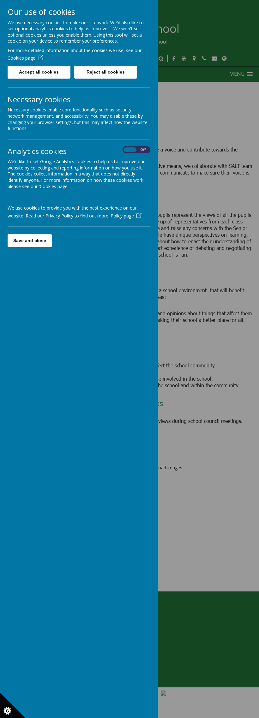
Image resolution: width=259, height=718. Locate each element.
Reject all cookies (106, 71)
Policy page (122, 216)
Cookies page (21, 58)
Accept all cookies (39, 71)
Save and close (29, 240)
